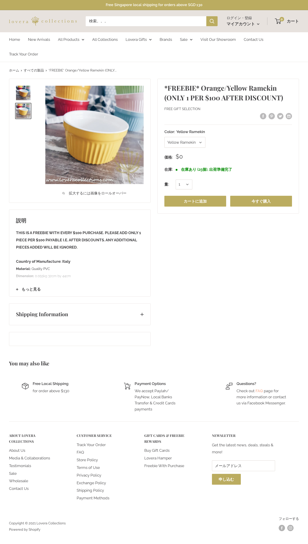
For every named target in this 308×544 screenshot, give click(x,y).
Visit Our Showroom (218, 39)
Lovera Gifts (136, 39)
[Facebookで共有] (263, 116)
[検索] (212, 21)
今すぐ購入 (261, 201)
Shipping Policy (90, 490)
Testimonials (20, 465)
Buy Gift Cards (157, 450)
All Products (68, 39)
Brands (166, 39)
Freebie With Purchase (164, 465)
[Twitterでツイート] (280, 116)
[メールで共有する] (289, 116)
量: (166, 184)
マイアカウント (241, 23)
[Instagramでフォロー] (290, 528)
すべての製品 (34, 70)
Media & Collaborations (29, 458)
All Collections (105, 39)
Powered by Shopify (24, 530)
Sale (184, 39)
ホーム (14, 70)
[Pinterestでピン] (272, 116)
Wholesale (18, 481)
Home (14, 39)
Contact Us (253, 39)
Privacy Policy (89, 475)
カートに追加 (195, 201)
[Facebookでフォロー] (282, 528)
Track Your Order (23, 54)
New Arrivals (39, 39)
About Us (17, 450)
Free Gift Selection (182, 109)
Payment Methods (93, 498)
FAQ (80, 452)
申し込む (226, 479)
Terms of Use (88, 467)
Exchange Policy (91, 483)
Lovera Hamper (158, 458)
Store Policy (87, 460)
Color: (184, 131)
